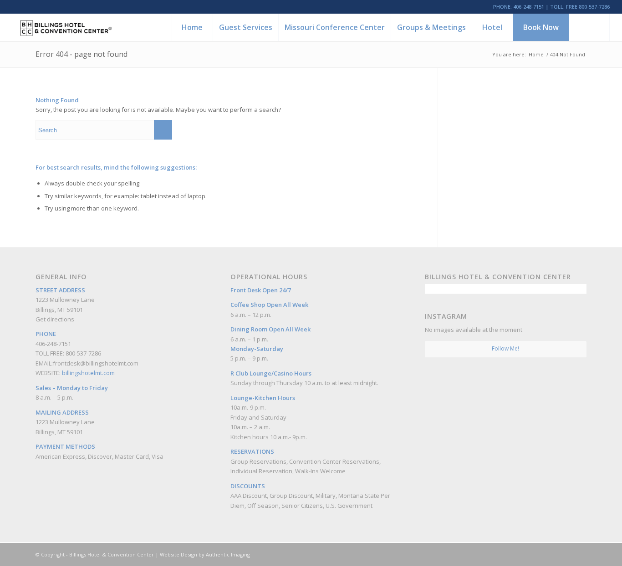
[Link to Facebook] (552, 554)
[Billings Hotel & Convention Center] (65, 27)
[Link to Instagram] (566, 554)
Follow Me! (505, 348)
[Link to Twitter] (579, 554)
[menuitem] (192, 27)
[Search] (589, 27)
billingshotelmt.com (88, 373)
